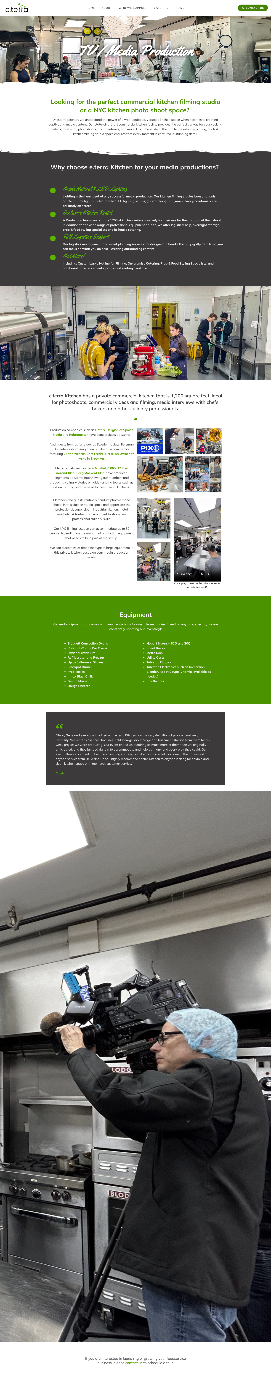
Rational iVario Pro (82, 653)
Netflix (100, 430)
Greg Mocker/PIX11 (90, 473)
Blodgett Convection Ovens (88, 643)
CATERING (161, 7)
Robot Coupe (169, 672)
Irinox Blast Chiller (81, 676)
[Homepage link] (17, 8)
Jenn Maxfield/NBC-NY (104, 468)
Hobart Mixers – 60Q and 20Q (168, 643)
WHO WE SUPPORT (133, 7)
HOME (90, 7)
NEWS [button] (179, 7)
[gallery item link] (150, 441)
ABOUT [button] (107, 7)
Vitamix (186, 672)
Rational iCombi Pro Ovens (87, 648)
